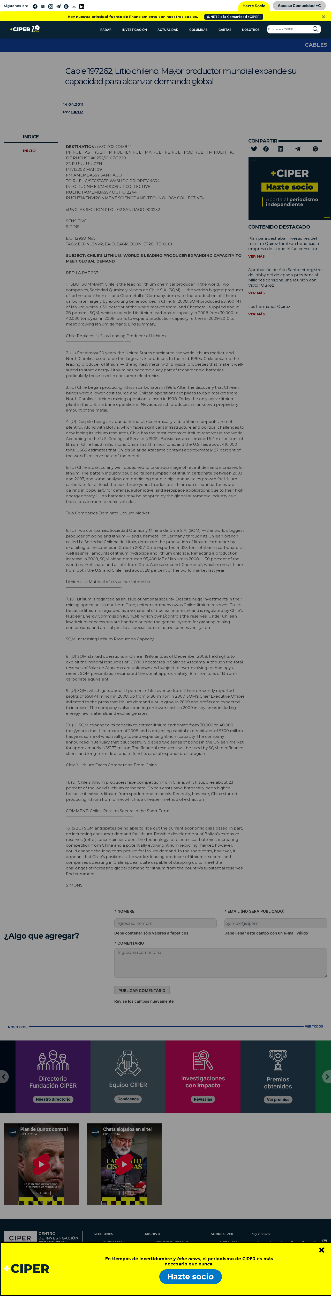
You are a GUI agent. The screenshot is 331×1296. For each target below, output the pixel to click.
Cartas (225, 30)
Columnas (198, 30)
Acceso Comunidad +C (299, 5)
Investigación (134, 30)
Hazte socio (190, 1276)
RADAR (105, 30)
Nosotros (251, 30)
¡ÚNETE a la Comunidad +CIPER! (233, 17)
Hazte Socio (254, 5)
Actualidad (167, 30)
